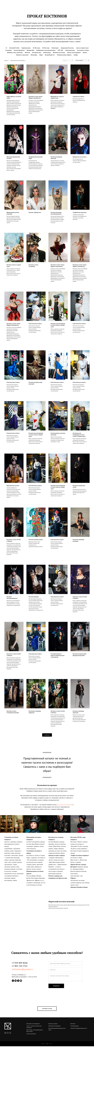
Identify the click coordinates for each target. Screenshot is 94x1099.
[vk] (13, 981)
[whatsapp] (21, 981)
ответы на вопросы (31, 1033)
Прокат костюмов (52, 1023)
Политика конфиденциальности (78, 1028)
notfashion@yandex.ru (22, 969)
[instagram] (8, 1033)
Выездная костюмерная (54, 1026)
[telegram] (18, 981)
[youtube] (15, 981)
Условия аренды (74, 1026)
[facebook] (5, 1033)
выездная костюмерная (64, 805)
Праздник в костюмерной (33, 1023)
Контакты (72, 1023)
